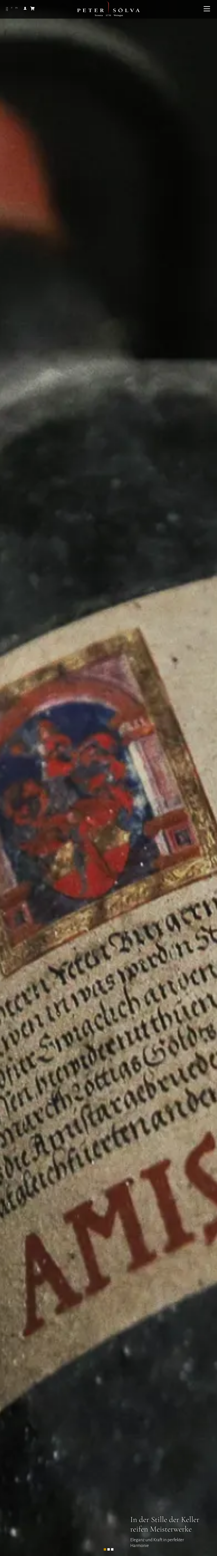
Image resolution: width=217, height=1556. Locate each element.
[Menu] (206, 9)
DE (7, 8)
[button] (105, 1549)
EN (16, 8)
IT (11, 8)
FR (7, 10)
